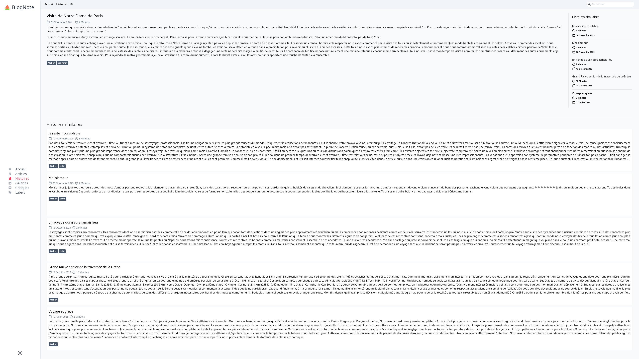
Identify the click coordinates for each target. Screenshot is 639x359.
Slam (62, 198)
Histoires (62, 4)
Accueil (49, 4)
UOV (62, 166)
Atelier (51, 62)
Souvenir (62, 62)
